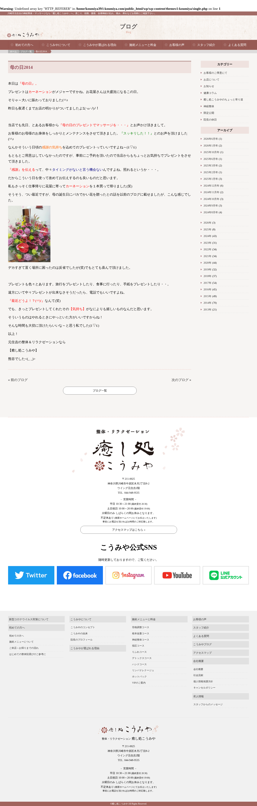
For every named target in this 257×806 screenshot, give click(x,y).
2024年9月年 (211, 205)
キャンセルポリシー (204, 687)
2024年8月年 (211, 212)
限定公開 (209, 112)
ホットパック (139, 676)
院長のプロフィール (82, 639)
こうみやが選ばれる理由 (99, 44)
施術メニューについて (21, 642)
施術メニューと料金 (142, 44)
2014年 (207, 302)
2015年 (207, 296)
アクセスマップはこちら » (128, 529)
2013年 (207, 309)
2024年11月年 (211, 192)
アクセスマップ (202, 652)
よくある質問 (237, 44)
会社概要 (198, 661)
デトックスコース (142, 658)
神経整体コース (140, 639)
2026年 (207, 222)
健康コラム (210, 92)
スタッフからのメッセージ (208, 704)
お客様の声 (176, 44)
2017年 (207, 282)
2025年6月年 (211, 158)
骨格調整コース (140, 627)
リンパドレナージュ (143, 670)
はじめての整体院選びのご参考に (27, 654)
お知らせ (209, 86)
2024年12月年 (211, 185)
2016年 (207, 289)
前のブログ (19, 380)
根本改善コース (140, 633)
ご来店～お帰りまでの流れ (24, 648)
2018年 (207, 276)
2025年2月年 (211, 172)
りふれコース (139, 652)
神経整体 (209, 106)
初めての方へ (24, 44)
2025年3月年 (211, 165)
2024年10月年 (211, 198)
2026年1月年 (211, 145)
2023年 (207, 242)
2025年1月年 (211, 178)
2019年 (207, 269)
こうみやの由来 (79, 633)
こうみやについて (58, 44)
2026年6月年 (211, 138)
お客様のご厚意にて (215, 72)
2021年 (207, 256)
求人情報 (198, 696)
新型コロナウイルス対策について (29, 619)
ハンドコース (139, 664)
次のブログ (180, 380)
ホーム (13, 51)
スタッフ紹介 (206, 44)
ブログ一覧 (26, 51)
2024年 (207, 236)
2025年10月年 (211, 152)
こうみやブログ (202, 644)
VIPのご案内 (139, 683)
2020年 (207, 262)
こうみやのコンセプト (83, 627)
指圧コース (138, 645)
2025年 (207, 229)
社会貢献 (198, 675)
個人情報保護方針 (203, 681)
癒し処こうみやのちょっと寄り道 (223, 99)
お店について (211, 79)
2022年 (207, 249)
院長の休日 (210, 119)
